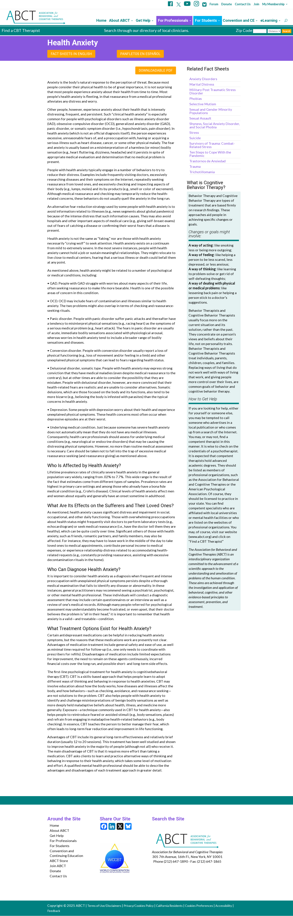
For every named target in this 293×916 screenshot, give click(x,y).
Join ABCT (58, 866)
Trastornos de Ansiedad (207, 161)
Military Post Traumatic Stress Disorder (212, 91)
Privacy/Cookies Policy (139, 906)
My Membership (273, 4)
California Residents (169, 906)
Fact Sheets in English (71, 54)
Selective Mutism (202, 104)
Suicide (195, 138)
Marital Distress (201, 84)
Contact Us (243, 4)
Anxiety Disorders (203, 79)
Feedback (53, 911)
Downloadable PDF (156, 70)
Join (256, 4)
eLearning (268, 21)
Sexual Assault (200, 118)
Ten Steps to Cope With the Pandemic (210, 154)
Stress (194, 132)
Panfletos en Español (140, 54)
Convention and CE (239, 21)
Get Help (143, 21)
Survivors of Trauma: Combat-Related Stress (212, 145)
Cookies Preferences (199, 906)
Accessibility (223, 906)
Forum (214, 4)
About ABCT (119, 21)
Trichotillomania (202, 172)
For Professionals (173, 21)
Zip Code (244, 30)
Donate (226, 4)
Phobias (195, 98)
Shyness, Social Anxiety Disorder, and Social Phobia (214, 125)
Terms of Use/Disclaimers (104, 906)
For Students (206, 21)
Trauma (195, 166)
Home (101, 21)
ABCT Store (59, 861)
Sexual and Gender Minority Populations (210, 111)
